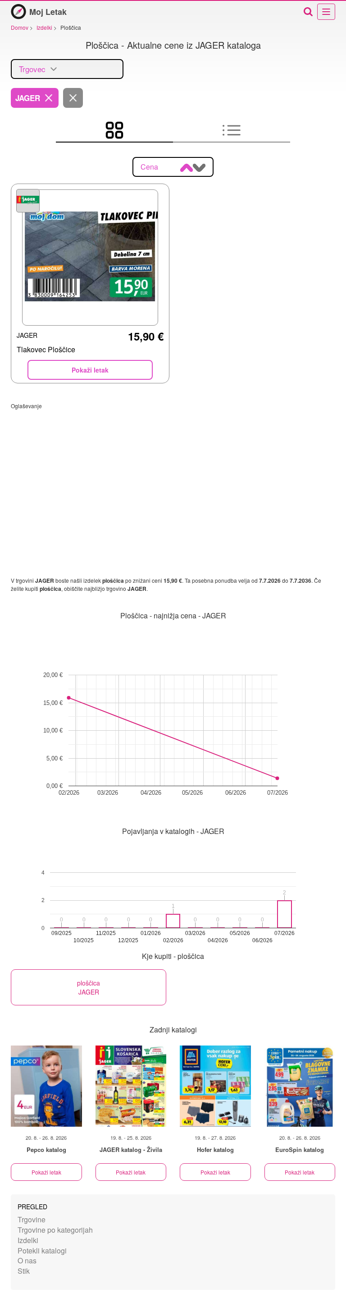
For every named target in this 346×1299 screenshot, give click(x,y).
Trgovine (32, 1219)
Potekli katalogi (42, 1250)
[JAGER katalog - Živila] (131, 1086)
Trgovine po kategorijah (55, 1230)
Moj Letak (48, 12)
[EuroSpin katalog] (300, 1086)
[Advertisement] (173, 473)
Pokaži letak (46, 1172)
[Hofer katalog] (215, 1086)
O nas (27, 1260)
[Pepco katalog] (46, 1086)
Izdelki (28, 1240)
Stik (24, 1271)
